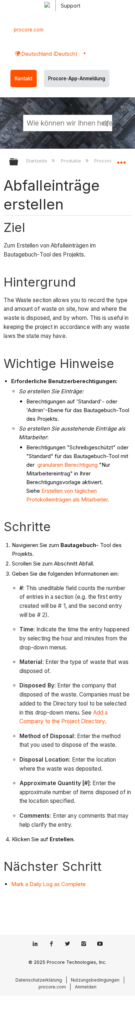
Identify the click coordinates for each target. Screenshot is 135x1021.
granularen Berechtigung (67, 464)
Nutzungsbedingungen (95, 980)
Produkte (71, 161)
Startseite (37, 161)
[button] (105, 123)
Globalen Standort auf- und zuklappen (121, 159)
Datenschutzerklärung (38, 980)
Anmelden (85, 987)
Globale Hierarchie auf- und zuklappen (18, 162)
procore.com (29, 30)
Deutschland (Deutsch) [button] (48, 54)
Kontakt (23, 78)
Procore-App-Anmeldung (76, 78)
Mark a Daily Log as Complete (48, 884)
